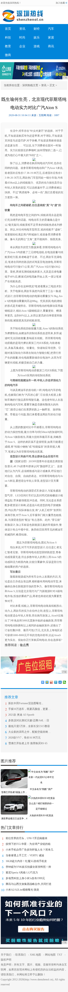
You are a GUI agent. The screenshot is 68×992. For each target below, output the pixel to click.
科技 (8, 37)
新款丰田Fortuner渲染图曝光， (26, 703)
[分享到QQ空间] (47, 682)
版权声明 (6, 959)
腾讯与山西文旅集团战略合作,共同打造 (28, 884)
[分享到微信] (64, 682)
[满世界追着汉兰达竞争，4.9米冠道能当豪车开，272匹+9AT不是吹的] (14, 798)
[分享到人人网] (60, 682)
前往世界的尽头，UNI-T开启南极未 (26, 838)
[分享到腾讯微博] (55, 682)
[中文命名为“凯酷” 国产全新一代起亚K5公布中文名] (41, 771)
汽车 (51, 28)
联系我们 (20, 954)
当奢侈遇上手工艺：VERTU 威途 (25, 855)
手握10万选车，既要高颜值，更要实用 (29, 709)
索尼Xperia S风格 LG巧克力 (22, 872)
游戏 (37, 46)
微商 (8, 55)
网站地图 (50, 954)
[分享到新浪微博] (51, 682)
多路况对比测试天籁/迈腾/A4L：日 (28, 720)
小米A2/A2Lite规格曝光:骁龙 (22, 889)
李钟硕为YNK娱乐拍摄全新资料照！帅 (28, 866)
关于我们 (6, 954)
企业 (22, 46)
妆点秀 (24, 645)
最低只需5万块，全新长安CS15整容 (29, 726)
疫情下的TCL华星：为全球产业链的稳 (28, 844)
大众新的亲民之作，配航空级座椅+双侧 (29, 731)
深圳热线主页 (30, 85)
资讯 (22, 28)
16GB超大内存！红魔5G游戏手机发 (26, 861)
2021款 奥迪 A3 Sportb (21, 714)
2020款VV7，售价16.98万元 (24, 737)
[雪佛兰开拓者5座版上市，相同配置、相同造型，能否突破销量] (14, 771)
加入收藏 (60, 3)
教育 (8, 46)
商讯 (51, 46)
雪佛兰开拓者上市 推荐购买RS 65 (27, 743)
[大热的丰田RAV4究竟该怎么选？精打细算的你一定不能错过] (41, 798)
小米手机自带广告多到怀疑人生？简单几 (29, 849)
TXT (59, 954)
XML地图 (35, 954)
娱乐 (37, 37)
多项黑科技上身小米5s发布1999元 (25, 878)
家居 (51, 37)
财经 (37, 28)
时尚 (22, 37)
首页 (8, 28)
